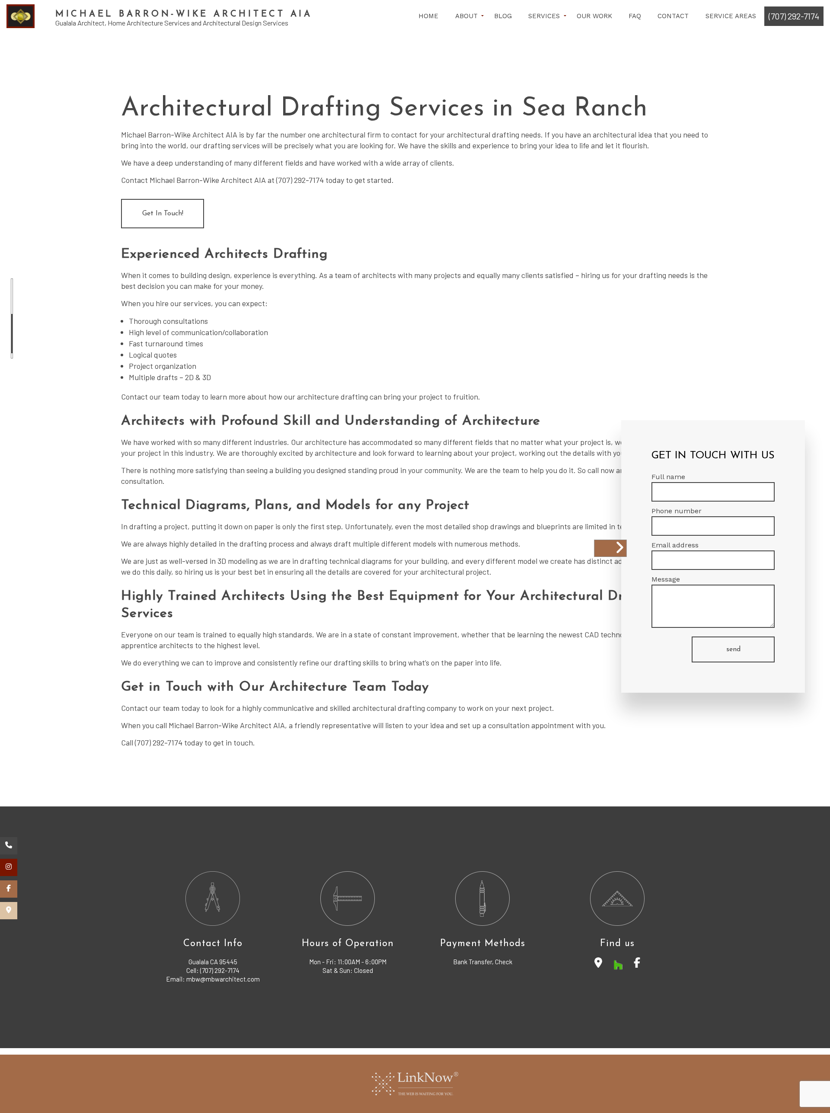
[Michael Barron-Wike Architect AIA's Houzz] (618, 964)
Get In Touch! (162, 213)
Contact (673, 16)
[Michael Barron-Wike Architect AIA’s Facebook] (8, 889)
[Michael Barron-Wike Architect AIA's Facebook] (637, 964)
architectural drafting (483, 134)
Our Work (594, 16)
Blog (503, 16)
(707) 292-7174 (794, 16)
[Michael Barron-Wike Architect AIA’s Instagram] (8, 867)
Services (544, 16)
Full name (668, 477)
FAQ (635, 16)
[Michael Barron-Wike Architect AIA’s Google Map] (8, 910)
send (733, 649)
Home (428, 16)
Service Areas (731, 16)
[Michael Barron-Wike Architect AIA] (20, 16)
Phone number (676, 511)
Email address (675, 545)
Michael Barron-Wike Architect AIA (184, 14)
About (466, 16)
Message (665, 579)
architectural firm (351, 134)
